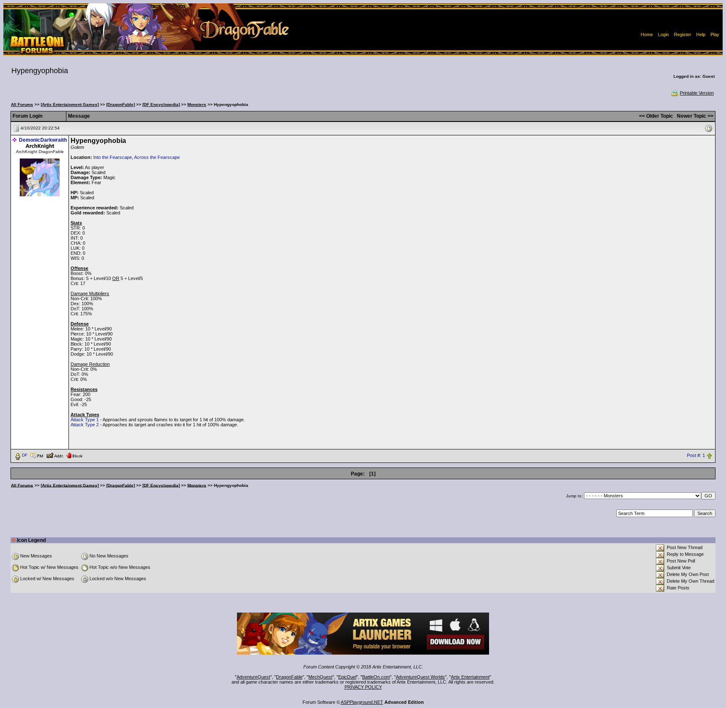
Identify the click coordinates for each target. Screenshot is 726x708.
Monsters (196, 104)
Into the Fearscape (112, 157)
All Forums (22, 104)
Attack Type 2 (85, 424)
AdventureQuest (253, 676)
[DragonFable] (120, 104)
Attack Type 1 (85, 419)
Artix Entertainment (470, 676)
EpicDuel (347, 676)
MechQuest (320, 676)
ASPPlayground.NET (362, 702)
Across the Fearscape (157, 157)
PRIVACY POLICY (363, 687)
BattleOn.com (376, 676)
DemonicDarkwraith (43, 140)
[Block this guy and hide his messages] (74, 454)
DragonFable (289, 676)
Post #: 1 (696, 455)
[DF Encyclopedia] (161, 104)
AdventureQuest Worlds (420, 676)
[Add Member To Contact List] (54, 454)
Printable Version (697, 92)
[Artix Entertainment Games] (70, 104)
